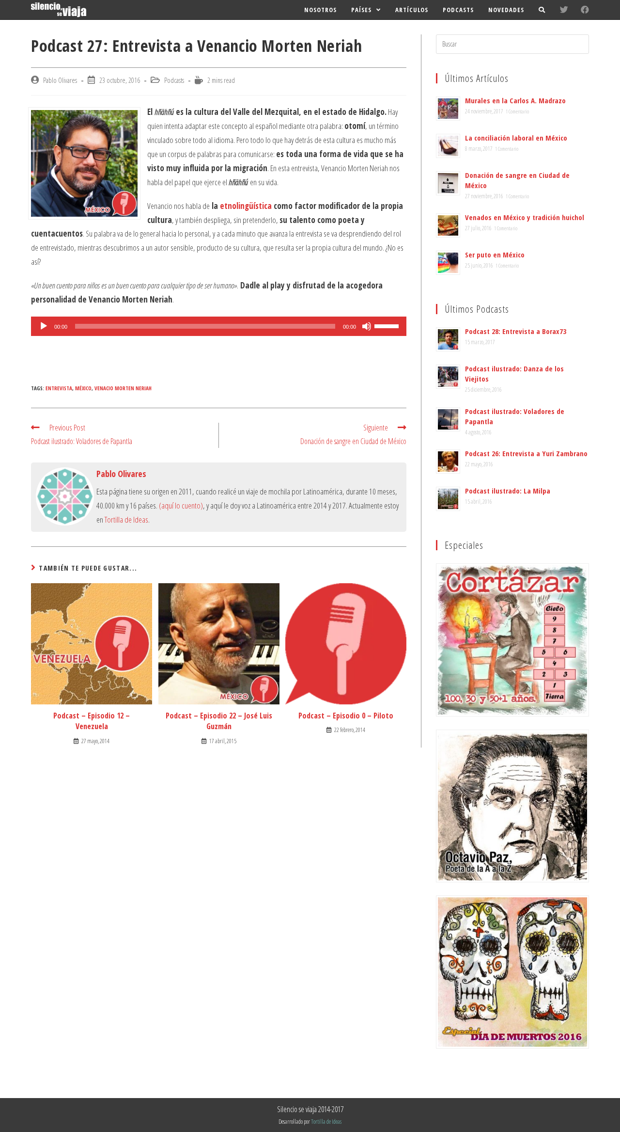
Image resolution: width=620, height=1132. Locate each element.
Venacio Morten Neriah (123, 388)
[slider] (388, 325)
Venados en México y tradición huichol (524, 217)
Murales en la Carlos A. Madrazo (515, 100)
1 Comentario (517, 111)
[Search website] (541, 9)
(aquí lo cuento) (181, 505)
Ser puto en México (495, 254)
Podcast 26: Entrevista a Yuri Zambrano (526, 453)
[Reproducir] (43, 326)
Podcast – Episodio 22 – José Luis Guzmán (219, 721)
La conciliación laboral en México (516, 138)
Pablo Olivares (60, 80)
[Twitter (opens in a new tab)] (564, 9)
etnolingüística (246, 205)
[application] (218, 326)
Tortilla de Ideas (126, 519)
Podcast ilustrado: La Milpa (507, 490)
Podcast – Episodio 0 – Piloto (345, 715)
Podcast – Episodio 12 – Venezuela (91, 721)
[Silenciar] (367, 326)
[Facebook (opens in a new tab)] (585, 9)
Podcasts (174, 80)
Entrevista (59, 388)
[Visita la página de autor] (65, 495)
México (83, 388)
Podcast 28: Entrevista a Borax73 (515, 331)
